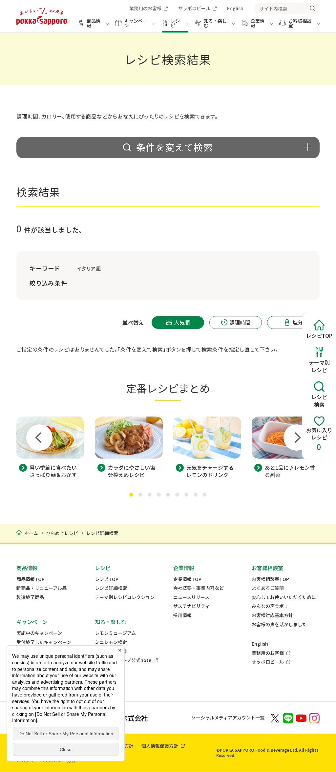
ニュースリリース (191, 597)
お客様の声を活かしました (279, 624)
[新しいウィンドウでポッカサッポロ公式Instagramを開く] (314, 717)
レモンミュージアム (115, 633)
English (260, 644)
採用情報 (182, 615)
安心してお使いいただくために (284, 597)
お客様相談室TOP (270, 579)
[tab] (131, 495)
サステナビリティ (191, 606)
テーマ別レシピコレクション (125, 597)
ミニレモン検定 (111, 642)
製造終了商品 (30, 597)
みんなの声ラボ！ (270, 606)
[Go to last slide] (39, 437)
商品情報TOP (30, 579)
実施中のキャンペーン (39, 633)
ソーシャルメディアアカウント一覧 (227, 717)
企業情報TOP (187, 579)
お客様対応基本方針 (272, 615)
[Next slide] (297, 437)
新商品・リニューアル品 (41, 588)
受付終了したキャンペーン (43, 642)
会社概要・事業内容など (198, 588)
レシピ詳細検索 (111, 588)
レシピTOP (106, 579)
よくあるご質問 (268, 588)
